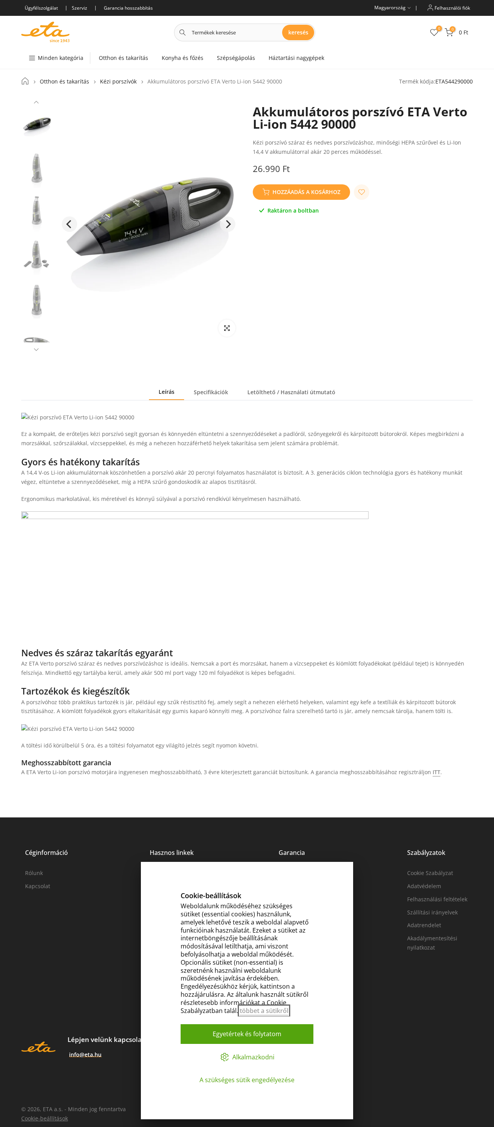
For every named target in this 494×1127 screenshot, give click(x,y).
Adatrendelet (424, 925)
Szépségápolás (236, 57)
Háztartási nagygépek (296, 57)
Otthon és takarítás (123, 57)
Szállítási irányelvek (432, 912)
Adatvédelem (424, 886)
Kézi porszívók (118, 81)
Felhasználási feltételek (437, 899)
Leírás (166, 391)
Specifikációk (211, 392)
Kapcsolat (37, 886)
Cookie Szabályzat (430, 873)
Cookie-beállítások (44, 1118)
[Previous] (36, 103)
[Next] (36, 348)
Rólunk (34, 873)
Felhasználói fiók (451, 7)
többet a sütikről (264, 1010)
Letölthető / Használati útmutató (291, 392)
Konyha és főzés (182, 57)
